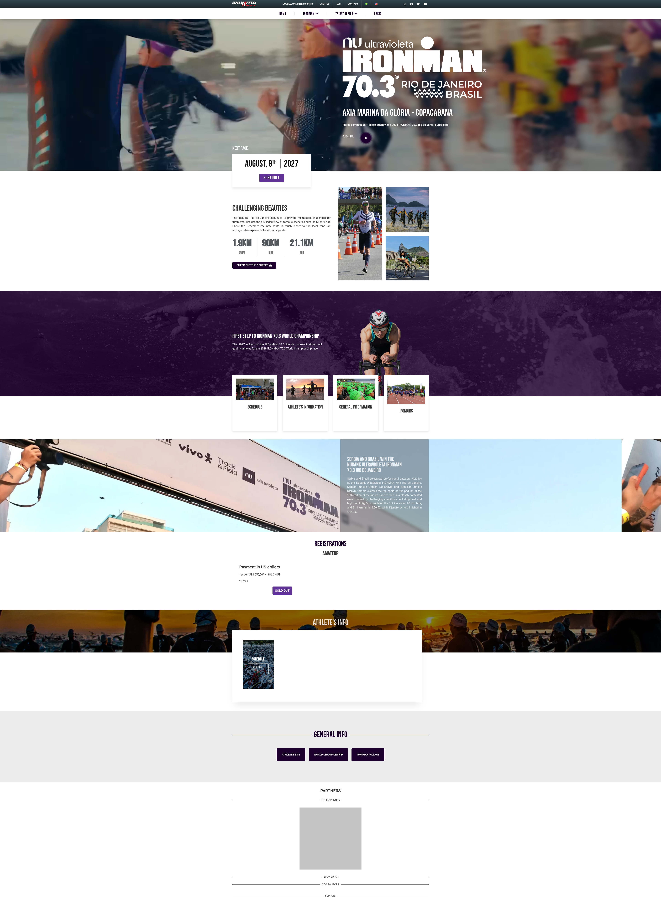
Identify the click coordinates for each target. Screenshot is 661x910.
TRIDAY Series (344, 14)
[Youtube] (425, 4)
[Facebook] (412, 4)
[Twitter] (418, 4)
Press (378, 14)
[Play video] (366, 138)
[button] (282, 591)
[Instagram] (405, 4)
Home (282, 14)
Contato (353, 4)
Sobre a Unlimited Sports (298, 4)
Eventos (324, 4)
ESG (339, 4)
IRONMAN (308, 14)
